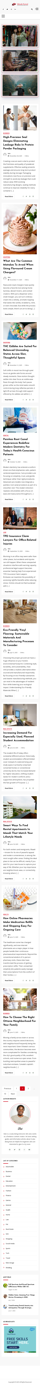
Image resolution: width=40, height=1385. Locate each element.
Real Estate (7, 729)
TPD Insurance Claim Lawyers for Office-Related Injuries (19, 540)
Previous (7, 1088)
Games (8, 1200)
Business (6, 133)
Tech (7, 1253)
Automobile (10, 1167)
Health (6, 914)
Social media (10, 1244)
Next (13, 1094)
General (8, 1205)
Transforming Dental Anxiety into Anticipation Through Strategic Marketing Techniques (21, 1308)
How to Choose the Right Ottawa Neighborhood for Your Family (19, 1021)
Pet (7, 1224)
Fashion (20, 36)
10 (5, 1094)
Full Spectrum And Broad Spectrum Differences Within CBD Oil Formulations (21, 1287)
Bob (9, 153)
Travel (20, 85)
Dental (6, 435)
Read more (9, 196)
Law (4, 532)
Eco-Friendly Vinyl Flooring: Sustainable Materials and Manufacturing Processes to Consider (18, 638)
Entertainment (11, 1186)
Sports (8, 1248)
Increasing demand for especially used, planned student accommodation (18, 737)
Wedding (9, 1268)
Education (9, 1181)
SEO (7, 1234)
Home (8, 1215)
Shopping (20, 61)
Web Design (10, 1263)
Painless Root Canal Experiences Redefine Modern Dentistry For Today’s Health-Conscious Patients (18, 447)
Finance (8, 1195)
